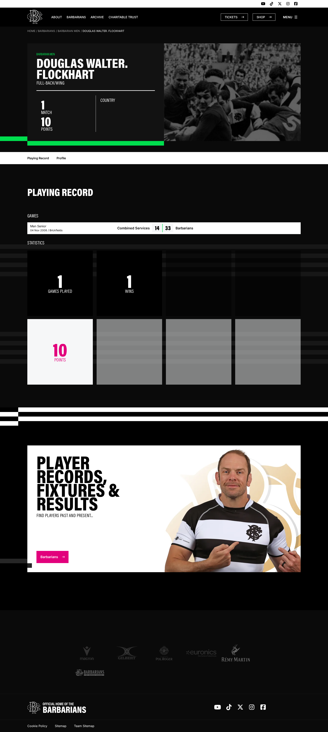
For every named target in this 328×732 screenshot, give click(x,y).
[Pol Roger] (164, 653)
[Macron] (89, 652)
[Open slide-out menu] (290, 17)
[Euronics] (201, 653)
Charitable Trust (123, 17)
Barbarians (76, 17)
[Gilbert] (127, 653)
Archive (97, 17)
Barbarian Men (69, 30)
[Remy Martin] (238, 652)
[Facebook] (296, 4)
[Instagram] (288, 4)
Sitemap (60, 726)
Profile (61, 158)
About (56, 17)
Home (31, 30)
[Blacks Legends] (89, 673)
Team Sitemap (84, 726)
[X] (280, 4)
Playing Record (38, 158)
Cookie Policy (37, 726)
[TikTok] (271, 4)
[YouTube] (263, 4)
